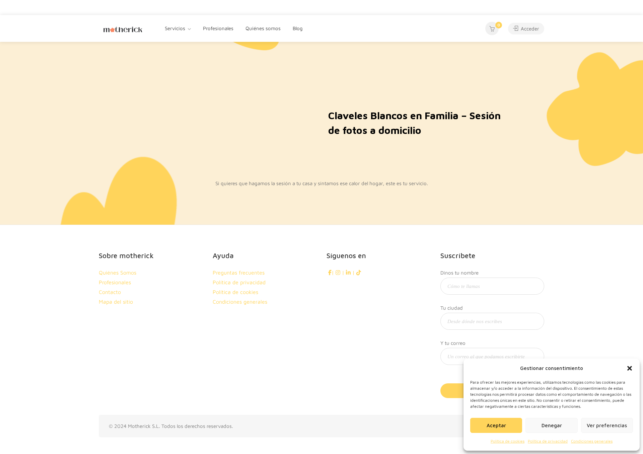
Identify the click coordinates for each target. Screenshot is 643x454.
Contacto (110, 292)
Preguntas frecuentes (239, 273)
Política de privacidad (548, 441)
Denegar (552, 425)
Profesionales (218, 28)
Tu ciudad (451, 308)
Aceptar (496, 425)
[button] (629, 368)
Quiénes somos (263, 28)
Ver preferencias (607, 425)
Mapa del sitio (116, 302)
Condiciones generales (592, 441)
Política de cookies (507, 441)
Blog (298, 28)
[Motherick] (123, 28)
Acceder (529, 28)
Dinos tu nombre (459, 273)
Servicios (175, 28)
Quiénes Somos (117, 273)
